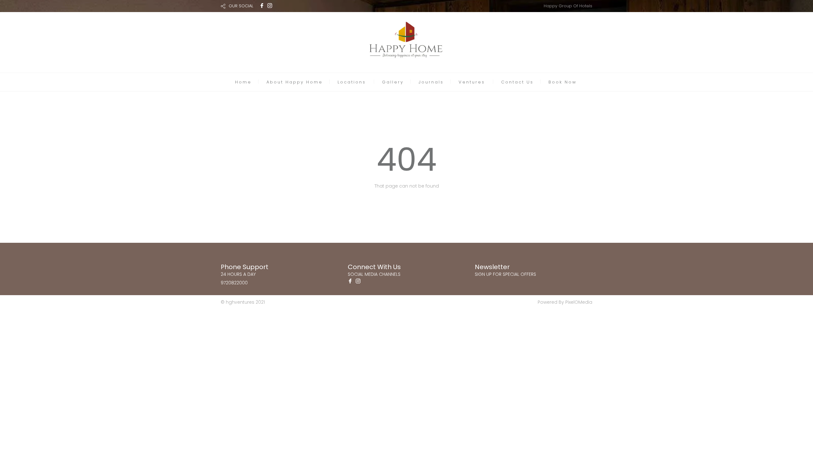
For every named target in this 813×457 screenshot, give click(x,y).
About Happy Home (294, 82)
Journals (431, 82)
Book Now (562, 82)
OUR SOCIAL (241, 6)
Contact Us (517, 82)
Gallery (393, 82)
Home (243, 82)
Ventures (472, 82)
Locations (352, 82)
